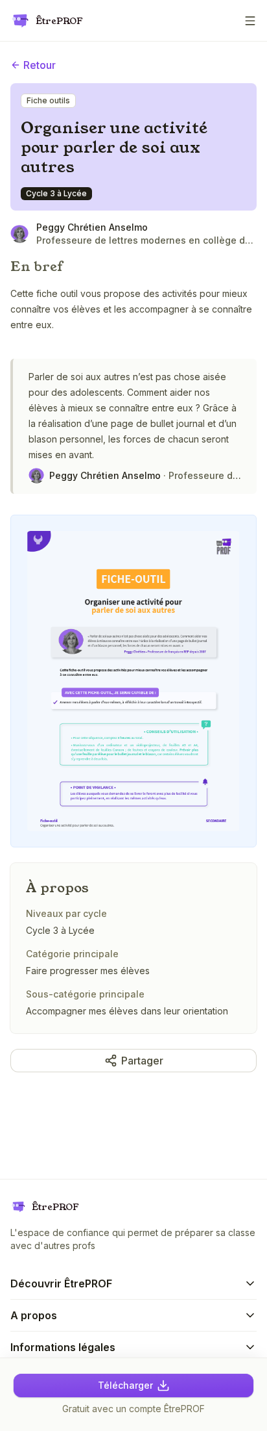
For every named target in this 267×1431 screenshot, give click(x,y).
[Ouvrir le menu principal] (250, 20)
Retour (39, 64)
